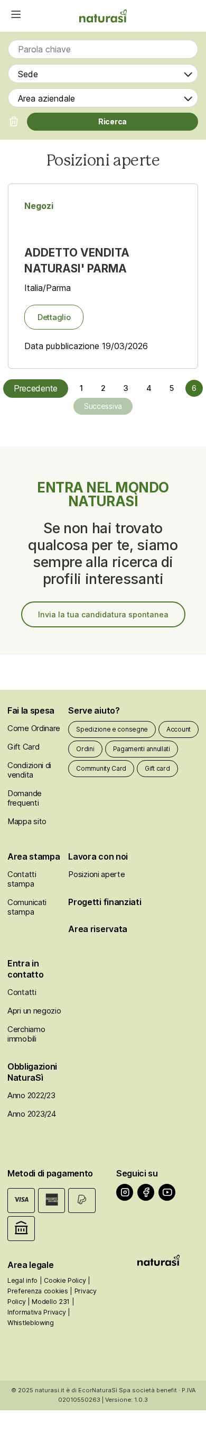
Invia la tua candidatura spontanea (103, 614)
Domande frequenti (24, 798)
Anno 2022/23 (31, 1095)
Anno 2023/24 (31, 1114)
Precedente (36, 388)
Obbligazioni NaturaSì (32, 1072)
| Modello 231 (48, 1302)
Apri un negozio (34, 1011)
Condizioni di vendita (29, 770)
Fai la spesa (30, 710)
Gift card (157, 768)
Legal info (22, 1280)
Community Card (101, 768)
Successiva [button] (103, 405)
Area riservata (97, 929)
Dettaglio (54, 317)
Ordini (85, 749)
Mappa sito (26, 821)
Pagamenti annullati (141, 749)
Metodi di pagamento (50, 1173)
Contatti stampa (21, 879)
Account (178, 729)
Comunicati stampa (26, 907)
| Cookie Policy (63, 1280)
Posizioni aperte (96, 874)
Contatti (21, 992)
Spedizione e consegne (112, 729)
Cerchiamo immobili (26, 1034)
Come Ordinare (33, 728)
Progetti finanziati (104, 902)
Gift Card (23, 747)
